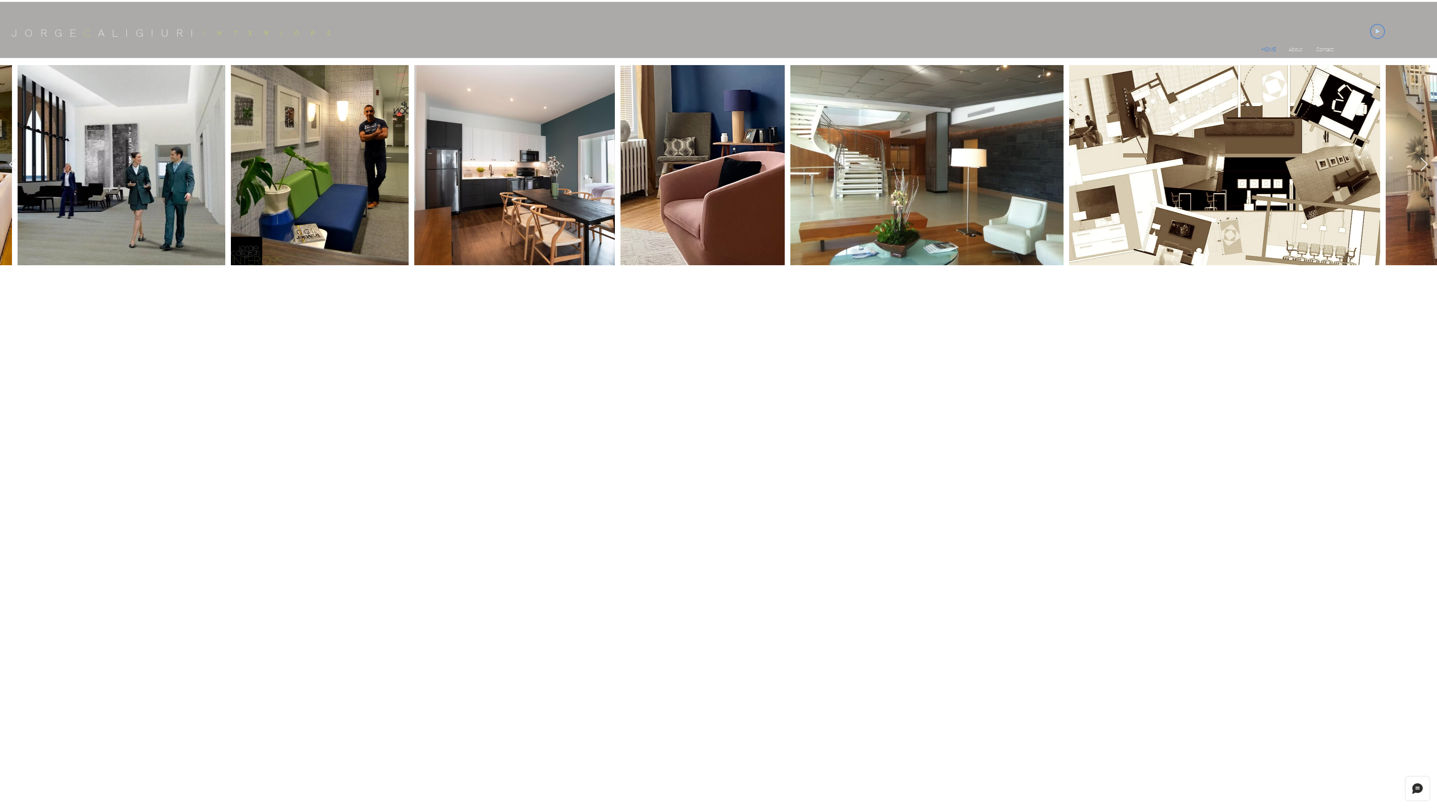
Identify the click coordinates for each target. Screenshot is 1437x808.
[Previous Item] (13, 164)
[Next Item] (1424, 164)
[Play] (1377, 31)
